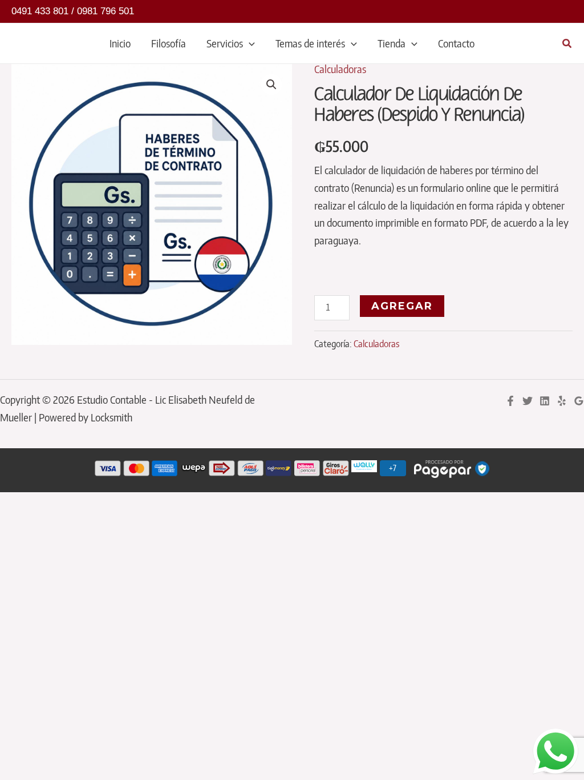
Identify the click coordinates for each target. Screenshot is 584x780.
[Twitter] (527, 401)
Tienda (391, 43)
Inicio (120, 43)
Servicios (224, 43)
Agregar (402, 306)
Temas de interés (310, 43)
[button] (249, 43)
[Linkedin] (545, 401)
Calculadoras (340, 68)
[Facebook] (510, 401)
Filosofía (168, 43)
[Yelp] (562, 401)
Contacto (456, 43)
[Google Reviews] (579, 401)
